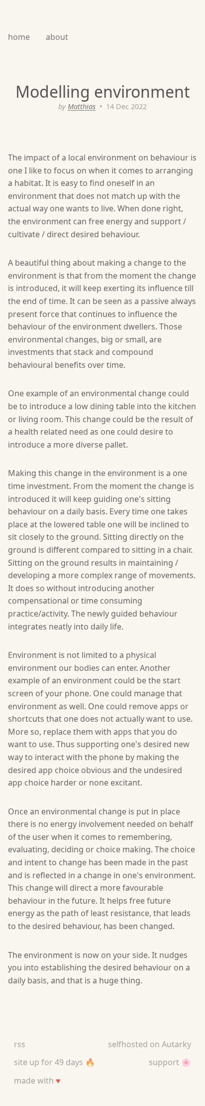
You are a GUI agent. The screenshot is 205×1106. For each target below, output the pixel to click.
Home (19, 36)
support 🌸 (170, 1062)
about (57, 36)
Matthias (82, 106)
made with (37, 1080)
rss (19, 1044)
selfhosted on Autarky (149, 1044)
